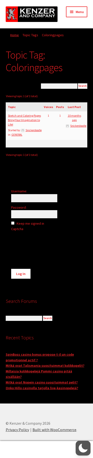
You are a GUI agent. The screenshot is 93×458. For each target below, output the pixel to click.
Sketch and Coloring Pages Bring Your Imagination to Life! (24, 120)
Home (14, 35)
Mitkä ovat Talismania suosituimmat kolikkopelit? (45, 365)
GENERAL (16, 134)
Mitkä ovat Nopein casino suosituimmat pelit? (42, 382)
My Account (15, 449)
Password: (19, 207)
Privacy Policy (17, 429)
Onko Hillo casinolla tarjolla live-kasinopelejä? (42, 388)
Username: (19, 191)
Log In (21, 274)
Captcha (17, 229)
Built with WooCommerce (54, 429)
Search (46, 449)
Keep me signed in (30, 223)
